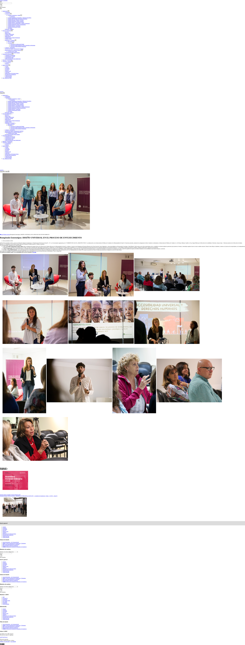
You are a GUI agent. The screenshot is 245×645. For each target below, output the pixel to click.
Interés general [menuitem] (5, 65)
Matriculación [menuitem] (8, 36)
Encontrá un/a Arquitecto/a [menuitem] (10, 74)
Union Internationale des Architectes (11, 544)
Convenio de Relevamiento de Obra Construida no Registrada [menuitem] (22, 45)
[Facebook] (1, 469)
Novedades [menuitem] (10, 28)
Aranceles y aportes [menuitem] (9, 35)
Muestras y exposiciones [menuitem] (7, 60)
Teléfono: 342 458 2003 (5, 641)
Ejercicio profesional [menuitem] (7, 30)
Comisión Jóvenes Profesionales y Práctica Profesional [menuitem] (19, 23)
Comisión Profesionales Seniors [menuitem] (14, 27)
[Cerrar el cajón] (1, 8)
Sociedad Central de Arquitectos (10, 545)
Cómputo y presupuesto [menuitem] (10, 47)
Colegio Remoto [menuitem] (8, 76)
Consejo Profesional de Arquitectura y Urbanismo (14, 543)
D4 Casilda (5, 601)
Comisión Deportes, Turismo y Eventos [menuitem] (16, 20)
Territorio (4, 532)
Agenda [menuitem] (6, 66)
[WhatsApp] (5, 469)
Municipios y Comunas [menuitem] (9, 40)
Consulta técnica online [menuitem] (12, 51)
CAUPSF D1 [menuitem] (8, 62)
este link (34, 252)
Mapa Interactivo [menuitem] (11, 41)
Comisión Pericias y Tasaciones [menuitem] (14, 25)
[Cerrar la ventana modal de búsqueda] (1, 1)
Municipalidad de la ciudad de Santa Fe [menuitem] (13, 50)
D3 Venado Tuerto (6, 600)
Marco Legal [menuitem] (7, 33)
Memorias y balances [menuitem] (9, 29)
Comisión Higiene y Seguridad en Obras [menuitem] (16, 22)
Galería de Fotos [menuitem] (8, 75)
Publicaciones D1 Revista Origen (9, 533)
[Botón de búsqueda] (1, 5)
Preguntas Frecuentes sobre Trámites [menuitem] (12, 52)
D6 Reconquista (6, 604)
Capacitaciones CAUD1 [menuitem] (10, 56)
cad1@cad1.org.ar (3, 637)
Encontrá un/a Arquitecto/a (8, 535)
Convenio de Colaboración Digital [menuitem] (17, 44)
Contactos (5, 528)
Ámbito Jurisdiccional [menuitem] (9, 34)
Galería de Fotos (6, 536)
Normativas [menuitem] (12, 16)
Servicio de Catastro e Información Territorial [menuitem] (14, 48)
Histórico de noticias (4, 551)
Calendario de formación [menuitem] (10, 55)
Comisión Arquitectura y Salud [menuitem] (14, 15)
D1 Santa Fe (5, 598)
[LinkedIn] (4, 469)
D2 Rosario (5, 599)
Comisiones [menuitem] (7, 13)
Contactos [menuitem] (7, 67)
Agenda (4, 526)
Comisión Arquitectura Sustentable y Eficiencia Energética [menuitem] (19, 17)
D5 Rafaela (5, 602)
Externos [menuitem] (7, 63)
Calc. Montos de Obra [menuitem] (7, 78)
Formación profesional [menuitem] (7, 54)
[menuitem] (8, 11)
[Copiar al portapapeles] (6, 469)
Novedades (5, 529)
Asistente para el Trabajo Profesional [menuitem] (12, 37)
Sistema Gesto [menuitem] (8, 71)
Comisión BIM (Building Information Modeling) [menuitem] (17, 18)
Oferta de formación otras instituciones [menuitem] (13, 58)
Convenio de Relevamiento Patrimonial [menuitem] (18, 46)
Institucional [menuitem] (5, 11)
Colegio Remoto (6, 537)
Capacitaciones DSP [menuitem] (9, 57)
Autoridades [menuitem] (7, 12)
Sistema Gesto (5, 531)
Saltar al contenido (3, 0)
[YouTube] (3, 644)
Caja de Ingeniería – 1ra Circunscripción (11, 542)
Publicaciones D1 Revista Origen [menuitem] (12, 73)
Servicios (4, 530)
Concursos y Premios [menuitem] (7, 61)
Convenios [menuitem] (10, 42)
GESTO (1, 91)
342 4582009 (13, 641)
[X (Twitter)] (2, 469)
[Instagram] (2, 644)
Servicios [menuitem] (7, 31)
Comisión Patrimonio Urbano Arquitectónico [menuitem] (17, 24)
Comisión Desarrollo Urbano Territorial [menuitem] (16, 21)
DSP (3, 597)
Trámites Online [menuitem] (8, 38)
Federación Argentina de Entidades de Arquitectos (15, 546)
